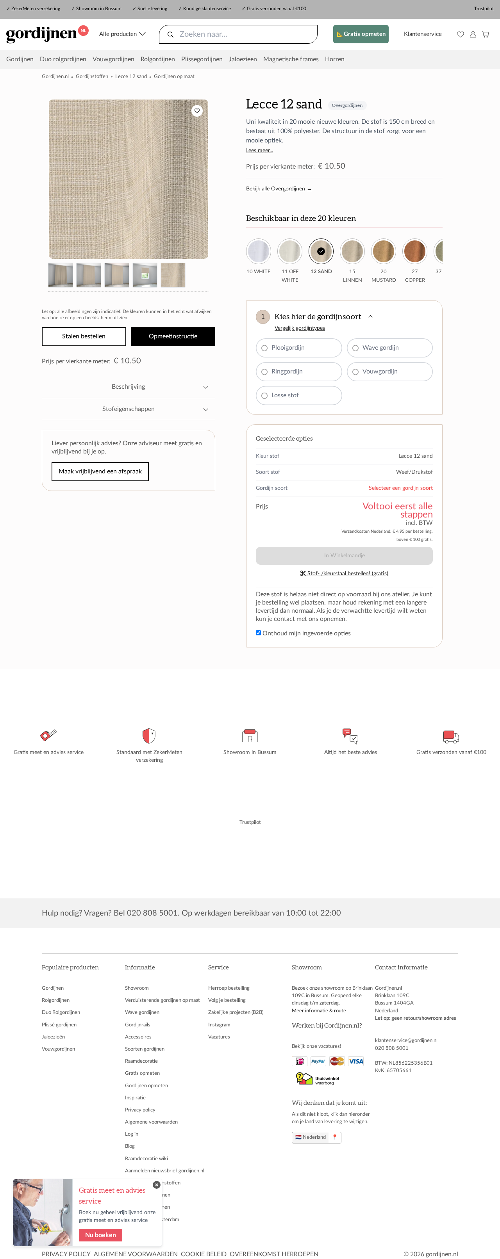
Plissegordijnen (202, 59)
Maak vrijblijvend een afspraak (100, 471)
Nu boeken (100, 1235)
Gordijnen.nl (55, 76)
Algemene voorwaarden (151, 1122)
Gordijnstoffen (92, 76)
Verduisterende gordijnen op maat (162, 1000)
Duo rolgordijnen (63, 59)
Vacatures (219, 1037)
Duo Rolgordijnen (61, 1012)
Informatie (140, 967)
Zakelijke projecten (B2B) (235, 1012)
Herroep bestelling (229, 988)
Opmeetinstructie (173, 336)
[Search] (170, 34)
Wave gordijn (380, 348)
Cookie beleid (204, 1254)
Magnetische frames (291, 59)
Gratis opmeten (142, 1073)
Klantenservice (423, 34)
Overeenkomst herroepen (274, 1254)
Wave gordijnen (142, 1012)
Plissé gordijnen (59, 1024)
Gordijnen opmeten (146, 1085)
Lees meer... (259, 150)
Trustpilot (484, 8)
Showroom (137, 988)
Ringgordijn (287, 371)
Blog (130, 1146)
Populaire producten (70, 967)
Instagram (219, 1024)
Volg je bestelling (227, 1000)
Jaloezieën (53, 1037)
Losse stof (285, 395)
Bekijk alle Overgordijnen (279, 189)
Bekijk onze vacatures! (316, 1046)
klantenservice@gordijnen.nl (406, 1040)
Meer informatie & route (319, 1010)
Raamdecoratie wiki (146, 1158)
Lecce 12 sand (131, 76)
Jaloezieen (243, 59)
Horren (335, 59)
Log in (131, 1134)
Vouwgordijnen (113, 59)
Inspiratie (135, 1097)
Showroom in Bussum (98, 8)
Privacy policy (140, 1110)
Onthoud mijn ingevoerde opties (306, 633)
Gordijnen (20, 59)
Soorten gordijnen (144, 1049)
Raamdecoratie (141, 1061)
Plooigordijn (288, 348)
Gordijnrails (137, 1024)
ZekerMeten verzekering (35, 8)
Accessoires (138, 1037)
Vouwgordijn (380, 371)
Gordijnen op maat (174, 76)
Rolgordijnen (158, 59)
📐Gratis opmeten (361, 34)
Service (218, 967)
